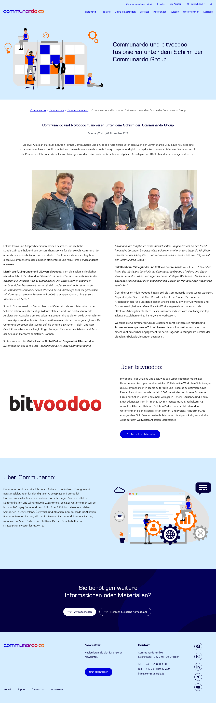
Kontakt (8, 689)
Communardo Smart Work (139, 4)
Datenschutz (38, 689)
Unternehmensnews (77, 110)
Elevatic (161, 4)
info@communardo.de (151, 673)
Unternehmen (56, 110)
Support (22, 689)
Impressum (57, 689)
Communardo (38, 110)
